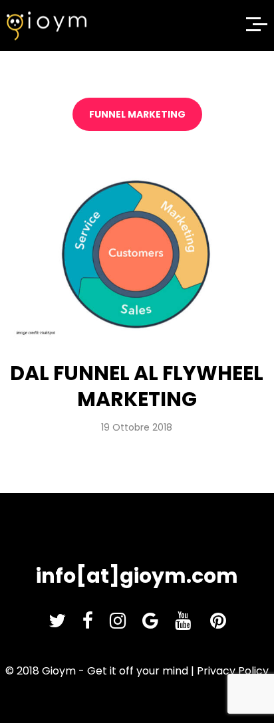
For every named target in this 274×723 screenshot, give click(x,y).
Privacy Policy (233, 670)
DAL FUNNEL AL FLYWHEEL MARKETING (136, 386)
